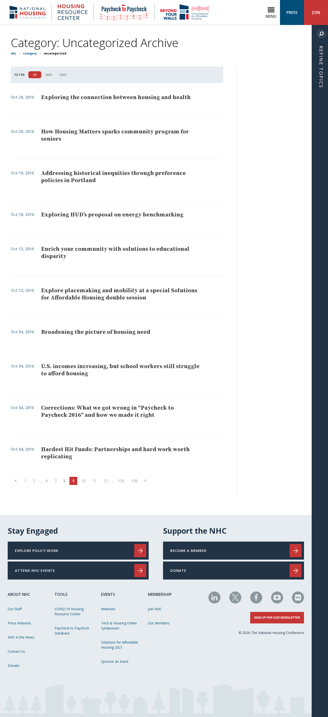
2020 (62, 74)
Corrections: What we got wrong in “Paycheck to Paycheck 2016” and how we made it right (107, 411)
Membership (160, 594)
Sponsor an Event (114, 661)
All (34, 74)
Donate (13, 665)
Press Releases (19, 623)
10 (83, 481)
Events (108, 594)
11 (94, 481)
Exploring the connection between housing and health (116, 97)
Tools (61, 594)
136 (134, 481)
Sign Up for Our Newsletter (277, 617)
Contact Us (16, 651)
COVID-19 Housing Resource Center (69, 611)
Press (292, 12)
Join (316, 12)
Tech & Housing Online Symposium (119, 625)
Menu (271, 16)
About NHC (19, 594)
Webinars (108, 609)
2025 (48, 74)
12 (105, 481)
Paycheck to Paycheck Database (72, 630)
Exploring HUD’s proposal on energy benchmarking (112, 214)
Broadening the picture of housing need (95, 332)
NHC (13, 53)
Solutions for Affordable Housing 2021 (119, 645)
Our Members (159, 623)
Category (30, 53)
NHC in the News (21, 637)
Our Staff (15, 609)
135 (121, 481)
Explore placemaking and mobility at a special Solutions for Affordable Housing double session (119, 294)
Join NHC (155, 609)
